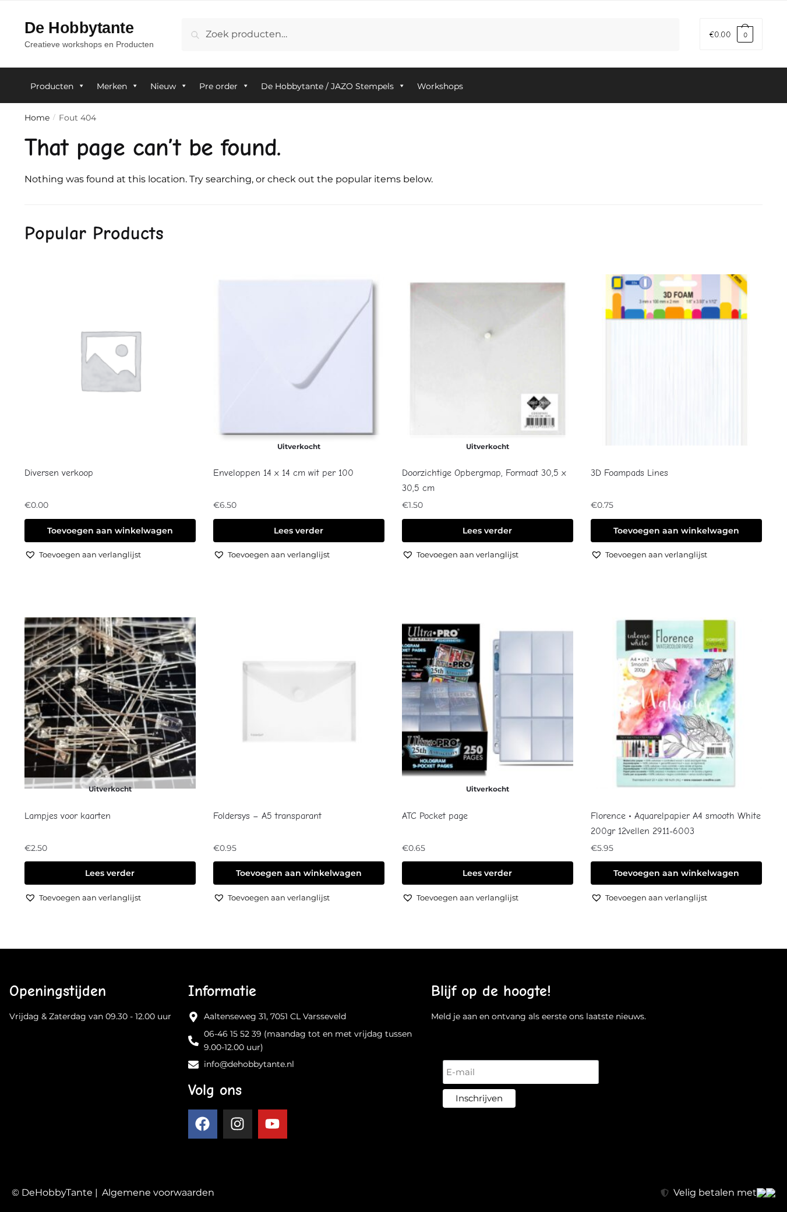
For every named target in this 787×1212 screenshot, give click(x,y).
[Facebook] (202, 1124)
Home (37, 117)
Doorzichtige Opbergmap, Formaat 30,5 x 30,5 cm (484, 480)
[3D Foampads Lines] (676, 360)
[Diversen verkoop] (110, 360)
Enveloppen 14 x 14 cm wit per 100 (283, 473)
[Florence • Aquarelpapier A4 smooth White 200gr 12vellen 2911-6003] (676, 703)
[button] (82, 554)
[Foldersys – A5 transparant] (298, 703)
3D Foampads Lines (629, 473)
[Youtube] (272, 1124)
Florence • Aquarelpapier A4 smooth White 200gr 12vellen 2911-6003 (676, 823)
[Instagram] (237, 1124)
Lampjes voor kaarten (67, 816)
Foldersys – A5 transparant (267, 816)
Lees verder (298, 530)
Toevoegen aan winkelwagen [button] (110, 530)
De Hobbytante (79, 28)
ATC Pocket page (435, 816)
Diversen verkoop (58, 473)
